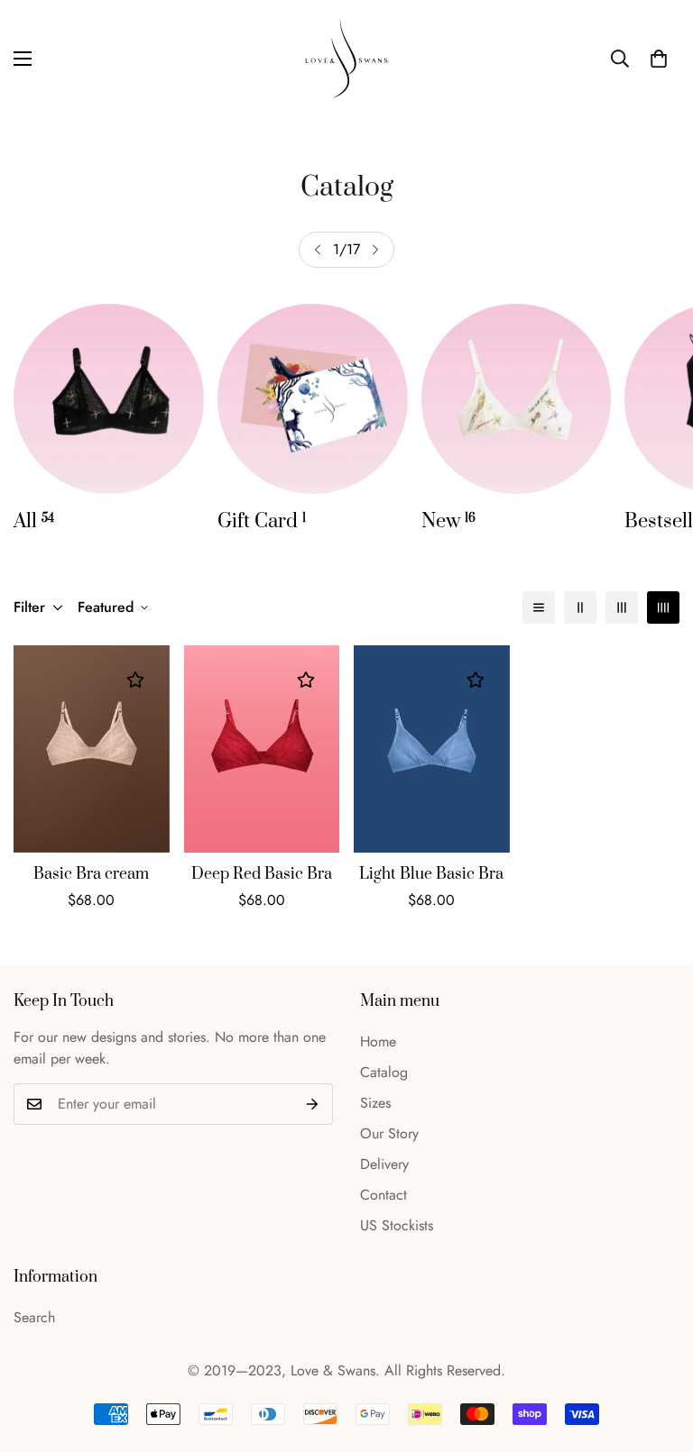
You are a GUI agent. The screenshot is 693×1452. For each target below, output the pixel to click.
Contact (383, 1194)
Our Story (389, 1133)
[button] (658, 58)
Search (34, 1317)
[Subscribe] (312, 1104)
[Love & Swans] (346, 58)
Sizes (375, 1102)
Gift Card (261, 521)
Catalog (384, 1072)
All (34, 521)
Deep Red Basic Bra (261, 874)
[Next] (375, 250)
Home (378, 1041)
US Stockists (396, 1225)
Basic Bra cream (91, 874)
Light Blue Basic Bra (431, 874)
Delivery (384, 1164)
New (448, 521)
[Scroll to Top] (658, 1353)
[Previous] (317, 250)
